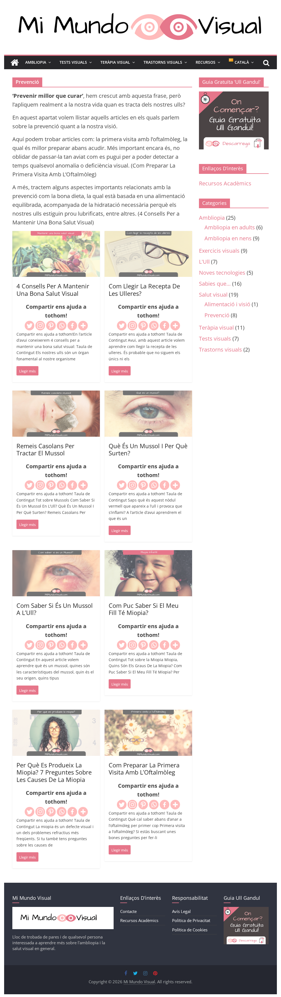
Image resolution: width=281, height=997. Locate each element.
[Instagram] (40, 325)
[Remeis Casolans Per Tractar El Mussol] (56, 395)
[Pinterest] (51, 325)
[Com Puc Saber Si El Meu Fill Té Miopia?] (148, 554)
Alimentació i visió (227, 304)
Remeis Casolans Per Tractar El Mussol (45, 449)
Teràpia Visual (115, 62)
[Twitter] (29, 325)
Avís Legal (181, 911)
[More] (83, 325)
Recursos (205, 62)
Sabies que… (215, 283)
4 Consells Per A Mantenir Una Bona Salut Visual (52, 289)
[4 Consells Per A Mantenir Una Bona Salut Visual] (56, 235)
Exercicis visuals (219, 250)
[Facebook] (72, 325)
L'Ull (204, 261)
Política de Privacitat (191, 920)
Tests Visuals (73, 62)
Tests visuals (215, 338)
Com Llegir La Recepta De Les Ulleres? (144, 289)
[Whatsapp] (61, 325)
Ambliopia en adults (229, 227)
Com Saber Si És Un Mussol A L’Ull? (54, 609)
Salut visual (213, 294)
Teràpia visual (216, 327)
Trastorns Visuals (163, 62)
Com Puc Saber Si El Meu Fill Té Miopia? (144, 609)
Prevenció (216, 315)
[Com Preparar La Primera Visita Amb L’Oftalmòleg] (148, 714)
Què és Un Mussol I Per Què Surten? (148, 449)
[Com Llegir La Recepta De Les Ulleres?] (148, 235)
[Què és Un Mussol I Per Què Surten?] (148, 395)
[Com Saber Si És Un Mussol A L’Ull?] (56, 554)
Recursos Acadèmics (225, 183)
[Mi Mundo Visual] (14, 62)
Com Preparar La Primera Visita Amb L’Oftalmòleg (144, 768)
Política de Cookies (189, 929)
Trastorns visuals (220, 349)
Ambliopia (35, 62)
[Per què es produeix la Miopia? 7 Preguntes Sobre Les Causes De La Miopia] (56, 714)
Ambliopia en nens (228, 238)
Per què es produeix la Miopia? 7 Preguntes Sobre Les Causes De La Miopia (54, 772)
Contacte (128, 911)
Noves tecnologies (222, 272)
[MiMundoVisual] (63, 909)
